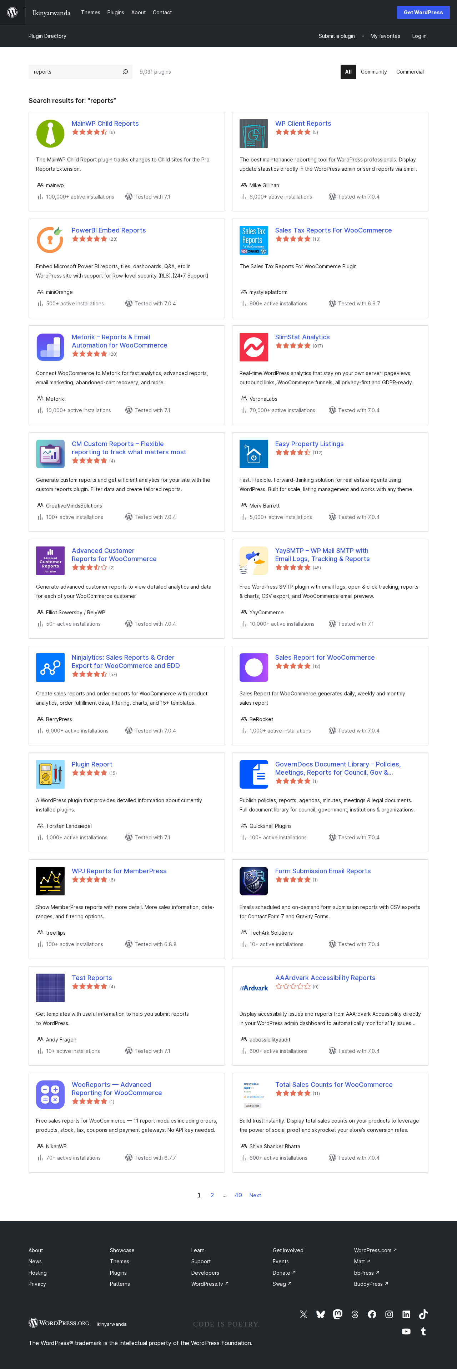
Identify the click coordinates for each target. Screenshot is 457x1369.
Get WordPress (423, 12)
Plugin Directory (47, 36)
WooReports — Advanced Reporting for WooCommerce (117, 1088)
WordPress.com (375, 1250)
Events (281, 1261)
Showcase (122, 1250)
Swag (282, 1284)
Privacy (37, 1284)
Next (255, 1195)
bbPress (367, 1273)
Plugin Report (92, 764)
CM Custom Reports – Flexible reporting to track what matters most (129, 448)
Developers (205, 1273)
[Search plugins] (125, 72)
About (36, 1250)
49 (238, 1195)
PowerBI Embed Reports (109, 230)
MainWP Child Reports (105, 123)
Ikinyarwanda (112, 1324)
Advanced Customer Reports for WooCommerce (114, 555)
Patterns (120, 1284)
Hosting (38, 1273)
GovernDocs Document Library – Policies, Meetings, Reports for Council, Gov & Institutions (338, 768)
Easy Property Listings (309, 444)
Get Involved (288, 1250)
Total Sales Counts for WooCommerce (334, 1084)
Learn (198, 1250)
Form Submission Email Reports (323, 871)
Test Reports (92, 977)
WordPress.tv (210, 1284)
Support (201, 1261)
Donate (284, 1273)
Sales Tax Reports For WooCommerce (333, 230)
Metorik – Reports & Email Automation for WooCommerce (119, 341)
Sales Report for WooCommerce (325, 657)
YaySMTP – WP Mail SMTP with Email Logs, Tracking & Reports (322, 555)
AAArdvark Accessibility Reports (325, 977)
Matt (362, 1261)
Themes (119, 1261)
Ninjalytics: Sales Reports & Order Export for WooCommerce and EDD (126, 661)
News (35, 1261)
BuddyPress (371, 1284)
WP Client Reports (303, 123)
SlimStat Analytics (302, 337)
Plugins (118, 1273)
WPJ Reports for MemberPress (119, 871)
